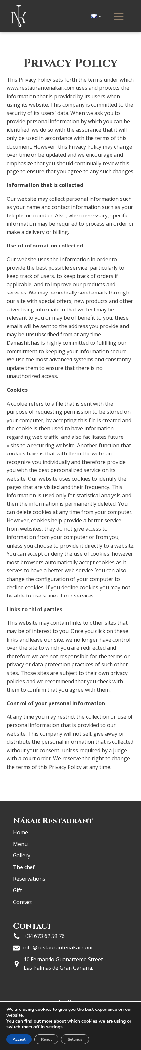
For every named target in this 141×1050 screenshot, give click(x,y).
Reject (46, 1039)
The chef (24, 867)
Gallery (21, 855)
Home (20, 832)
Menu (20, 844)
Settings (75, 1039)
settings (54, 1027)
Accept (19, 1039)
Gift (17, 890)
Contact (22, 902)
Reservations (29, 878)
